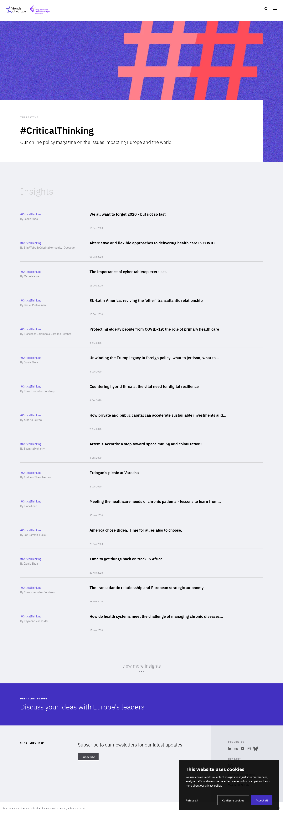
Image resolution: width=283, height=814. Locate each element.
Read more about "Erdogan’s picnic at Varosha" (141, 477)
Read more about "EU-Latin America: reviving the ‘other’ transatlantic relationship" (141, 304)
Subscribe (88, 757)
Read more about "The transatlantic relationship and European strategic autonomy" (141, 592)
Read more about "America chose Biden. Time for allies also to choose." (141, 534)
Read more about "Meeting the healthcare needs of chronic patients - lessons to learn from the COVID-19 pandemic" (141, 505)
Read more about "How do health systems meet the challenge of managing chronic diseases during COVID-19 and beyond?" (141, 620)
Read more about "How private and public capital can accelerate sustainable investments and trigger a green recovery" (141, 419)
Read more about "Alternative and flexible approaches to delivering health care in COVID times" (141, 247)
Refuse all (192, 800)
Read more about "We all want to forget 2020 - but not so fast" (141, 218)
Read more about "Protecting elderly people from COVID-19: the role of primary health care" (141, 333)
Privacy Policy (67, 808)
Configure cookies (233, 800)
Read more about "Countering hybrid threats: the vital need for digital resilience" (141, 390)
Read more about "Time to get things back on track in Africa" (141, 563)
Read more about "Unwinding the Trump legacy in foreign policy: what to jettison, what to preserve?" (141, 362)
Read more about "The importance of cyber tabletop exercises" (141, 276)
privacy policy (213, 785)
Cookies (81, 808)
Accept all (262, 800)
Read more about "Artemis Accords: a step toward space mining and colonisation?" (141, 448)
